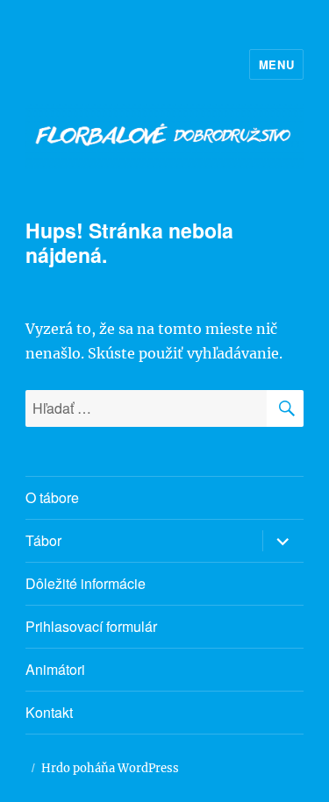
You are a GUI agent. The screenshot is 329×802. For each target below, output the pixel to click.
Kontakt (49, 712)
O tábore (52, 497)
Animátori (55, 669)
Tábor (43, 540)
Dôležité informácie (85, 583)
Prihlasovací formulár (91, 626)
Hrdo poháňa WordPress (110, 768)
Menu (276, 64)
